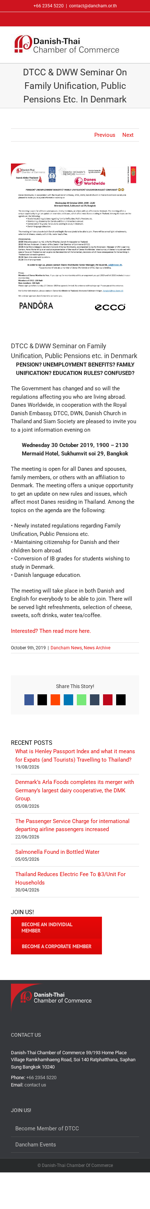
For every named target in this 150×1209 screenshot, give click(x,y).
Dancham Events (35, 1144)
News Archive (97, 647)
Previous (104, 135)
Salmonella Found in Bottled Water (57, 852)
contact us (35, 1085)
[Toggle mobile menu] (136, 40)
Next (128, 135)
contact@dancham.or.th (93, 5)
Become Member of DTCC (47, 1128)
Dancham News (66, 647)
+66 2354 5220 (41, 1077)
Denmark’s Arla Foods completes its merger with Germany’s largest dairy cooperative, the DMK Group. (74, 790)
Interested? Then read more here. (51, 631)
